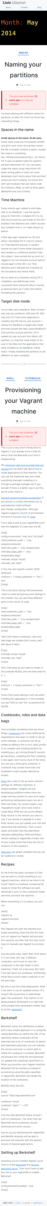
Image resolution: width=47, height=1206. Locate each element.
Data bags (6, 852)
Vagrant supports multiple (21, 497)
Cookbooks (14, 733)
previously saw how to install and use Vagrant (22, 467)
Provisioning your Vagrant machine (23, 400)
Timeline (24, 7)
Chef (32, 517)
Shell (10, 378)
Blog (39, 7)
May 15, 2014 (25, 85)
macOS (23, 52)
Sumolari (37, 1203)
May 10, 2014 (25, 421)
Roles (4, 781)
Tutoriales (33, 378)
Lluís (17, 1203)
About (8, 7)
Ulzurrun (15, 2)
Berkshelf (17, 1009)
